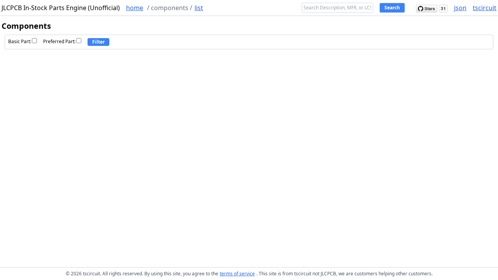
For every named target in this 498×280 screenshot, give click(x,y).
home (134, 8)
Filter (98, 41)
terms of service (237, 273)
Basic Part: (19, 41)
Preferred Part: (59, 41)
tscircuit (484, 8)
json (460, 8)
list (199, 8)
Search (392, 7)
